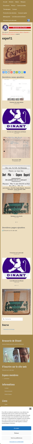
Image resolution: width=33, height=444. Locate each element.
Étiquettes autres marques (8, 34)
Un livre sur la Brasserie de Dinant (16, 132)
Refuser (16, 433)
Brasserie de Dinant (13, 32)
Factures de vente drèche (16, 102)
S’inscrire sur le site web (16, 252)
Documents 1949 (16, 160)
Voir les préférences (16, 438)
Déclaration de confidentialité (16, 441)
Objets (21, 32)
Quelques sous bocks (16, 216)
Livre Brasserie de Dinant (16, 281)
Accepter (16, 428)
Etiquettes (26, 32)
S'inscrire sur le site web (8, 370)
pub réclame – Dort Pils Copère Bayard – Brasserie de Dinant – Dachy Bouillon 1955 (16, 188)
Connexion (6, 378)
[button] (30, 409)
